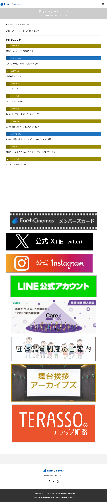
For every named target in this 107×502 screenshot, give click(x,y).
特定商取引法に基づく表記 (53, 475)
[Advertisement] (53, 191)
